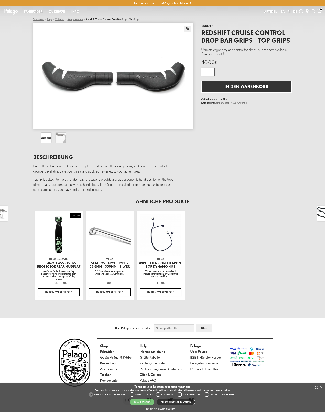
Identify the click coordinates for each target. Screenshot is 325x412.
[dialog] (162, 397)
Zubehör (59, 19)
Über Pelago (198, 351)
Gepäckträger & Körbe (116, 357)
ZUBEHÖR (57, 11)
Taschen (105, 374)
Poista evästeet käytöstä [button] (176, 402)
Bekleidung (108, 363)
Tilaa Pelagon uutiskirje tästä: (132, 328)
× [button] (321, 387)
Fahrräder (107, 351)
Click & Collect (150, 374)
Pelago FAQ (148, 380)
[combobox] (316, 387)
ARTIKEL (270, 11)
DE (295, 11)
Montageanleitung (152, 351)
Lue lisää (226, 390)
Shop (49, 19)
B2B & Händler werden (206, 357)
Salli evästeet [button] (142, 402)
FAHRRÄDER (33, 11)
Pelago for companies (205, 363)
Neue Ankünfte (238, 102)
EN (283, 11)
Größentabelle (150, 357)
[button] (162, 409)
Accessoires (108, 369)
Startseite (38, 19)
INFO (75, 11)
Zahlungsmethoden (153, 363)
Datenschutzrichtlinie (205, 369)
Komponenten (75, 19)
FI (289, 11)
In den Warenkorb (246, 86)
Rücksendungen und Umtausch (161, 369)
